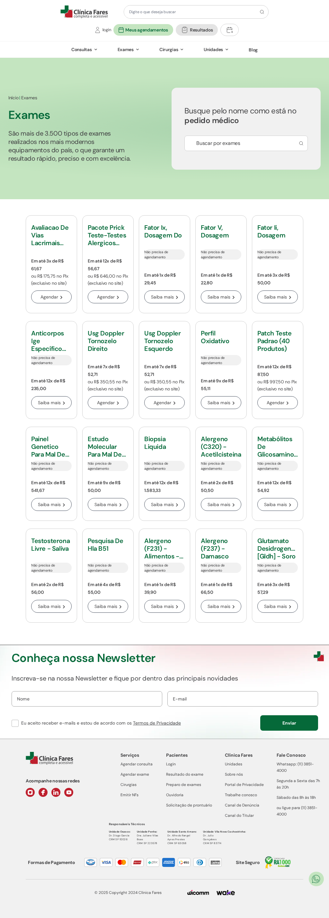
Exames (126, 49)
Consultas (81, 49)
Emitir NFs (129, 795)
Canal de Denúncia (242, 805)
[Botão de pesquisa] (261, 11)
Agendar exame (134, 774)
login (106, 29)
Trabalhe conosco (241, 795)
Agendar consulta (136, 764)
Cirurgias (168, 49)
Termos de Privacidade (157, 723)
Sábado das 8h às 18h (296, 797)
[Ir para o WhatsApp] (316, 879)
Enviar (289, 723)
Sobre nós (234, 774)
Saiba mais (162, 297)
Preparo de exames (183, 784)
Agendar (49, 297)
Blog (253, 50)
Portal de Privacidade (244, 784)
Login (171, 764)
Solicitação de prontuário (189, 805)
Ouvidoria (174, 795)
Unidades (213, 49)
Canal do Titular (239, 815)
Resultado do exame (184, 774)
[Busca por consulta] (300, 143)
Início (13, 98)
